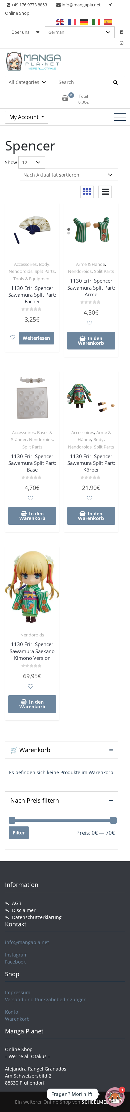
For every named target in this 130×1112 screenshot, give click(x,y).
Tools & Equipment (32, 279)
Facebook (15, 961)
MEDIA (98, 1102)
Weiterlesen (36, 338)
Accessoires (25, 264)
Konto (11, 1012)
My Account (24, 117)
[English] (61, 21)
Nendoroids (20, 271)
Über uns (20, 32)
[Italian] (97, 21)
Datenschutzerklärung (37, 917)
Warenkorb (17, 1019)
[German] (85, 21)
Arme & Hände (90, 264)
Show (11, 162)
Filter (19, 832)
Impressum (17, 992)
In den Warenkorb (91, 340)
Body (44, 264)
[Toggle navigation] (120, 117)
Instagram (16, 954)
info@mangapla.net (27, 942)
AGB (16, 903)
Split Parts (45, 271)
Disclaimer (24, 910)
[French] (73, 21)
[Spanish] (109, 21)
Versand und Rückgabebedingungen (46, 999)
